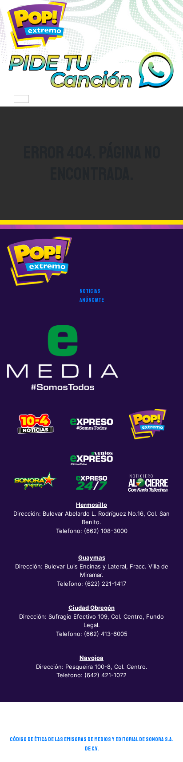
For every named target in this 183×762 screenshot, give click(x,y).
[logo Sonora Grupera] (35, 482)
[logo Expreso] (91, 457)
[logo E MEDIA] (62, 357)
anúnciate (92, 300)
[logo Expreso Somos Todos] (91, 425)
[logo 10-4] (35, 423)
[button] (91, 70)
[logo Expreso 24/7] (91, 482)
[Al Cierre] (147, 482)
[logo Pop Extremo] (148, 423)
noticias (90, 291)
